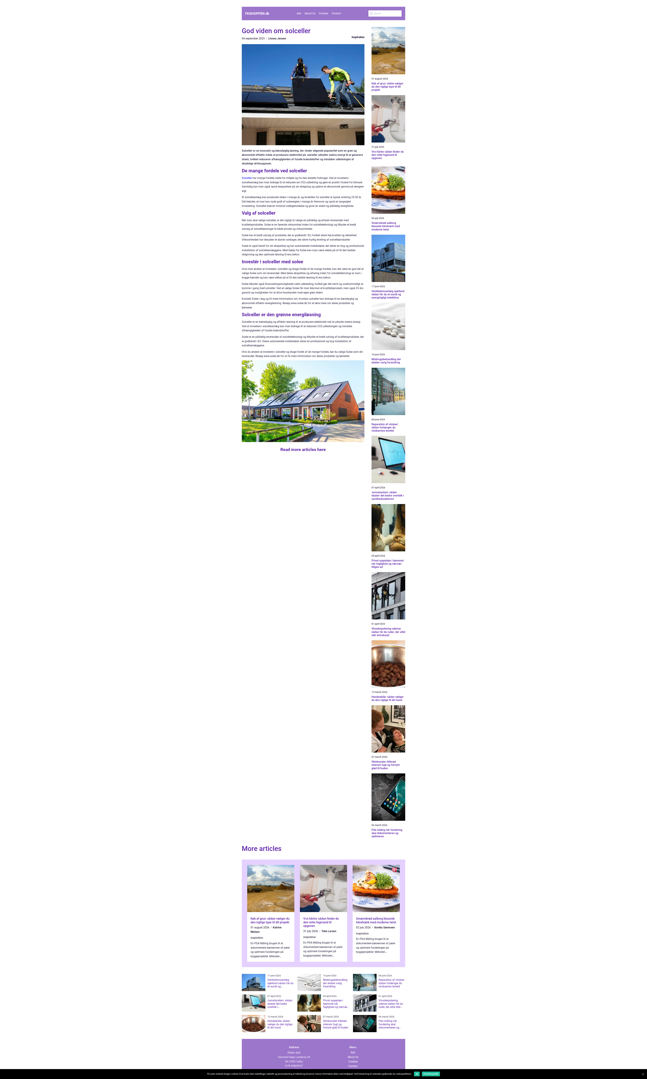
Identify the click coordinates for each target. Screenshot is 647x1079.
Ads (299, 13)
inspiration (358, 37)
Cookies (323, 13)
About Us (310, 13)
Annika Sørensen (384, 927)
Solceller (247, 178)
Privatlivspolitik (431, 1074)
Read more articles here (303, 449)
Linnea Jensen (277, 38)
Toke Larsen (328, 931)
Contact (336, 13)
